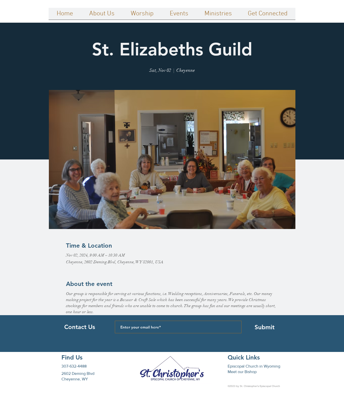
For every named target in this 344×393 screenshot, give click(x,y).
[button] (102, 15)
